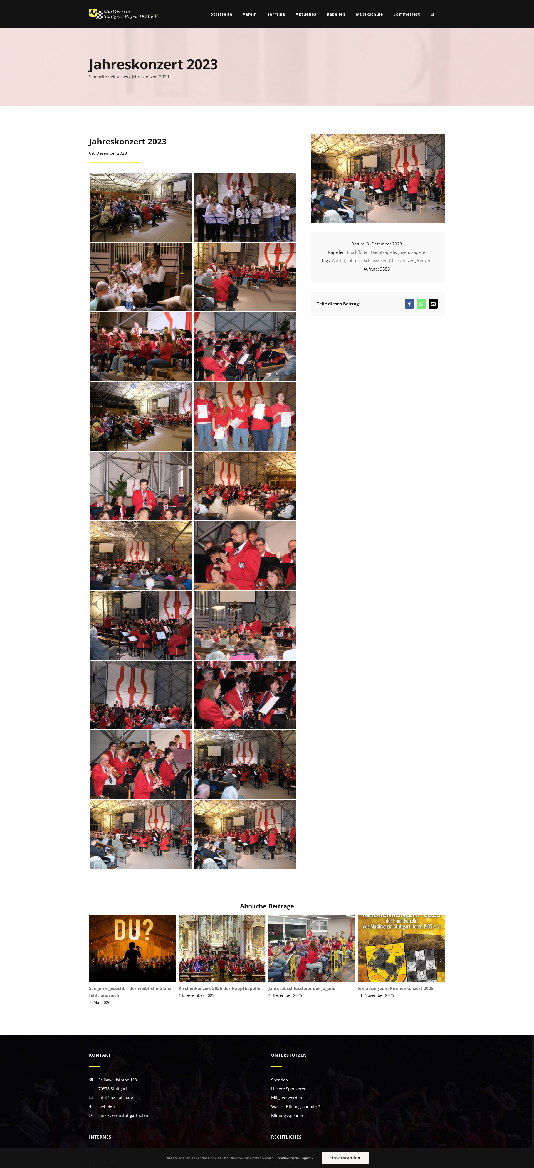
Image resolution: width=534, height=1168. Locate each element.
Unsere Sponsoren (288, 1088)
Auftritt (338, 260)
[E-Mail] (433, 304)
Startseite (98, 76)
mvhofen (106, 1106)
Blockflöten (358, 252)
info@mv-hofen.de (115, 1097)
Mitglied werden (286, 1097)
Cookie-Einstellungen (293, 1157)
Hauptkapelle (383, 252)
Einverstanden (345, 1157)
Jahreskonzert (402, 260)
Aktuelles (119, 76)
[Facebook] (409, 304)
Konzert (424, 260)
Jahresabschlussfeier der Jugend (224, 949)
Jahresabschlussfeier (367, 260)
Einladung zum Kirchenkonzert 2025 (314, 949)
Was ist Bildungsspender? (295, 1106)
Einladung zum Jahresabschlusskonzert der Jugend (403, 949)
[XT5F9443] (378, 136)
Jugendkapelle (411, 252)
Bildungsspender (287, 1115)
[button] (432, 14)
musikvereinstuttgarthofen (123, 1115)
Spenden (279, 1080)
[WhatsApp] (421, 304)
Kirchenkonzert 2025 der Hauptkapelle (134, 949)
